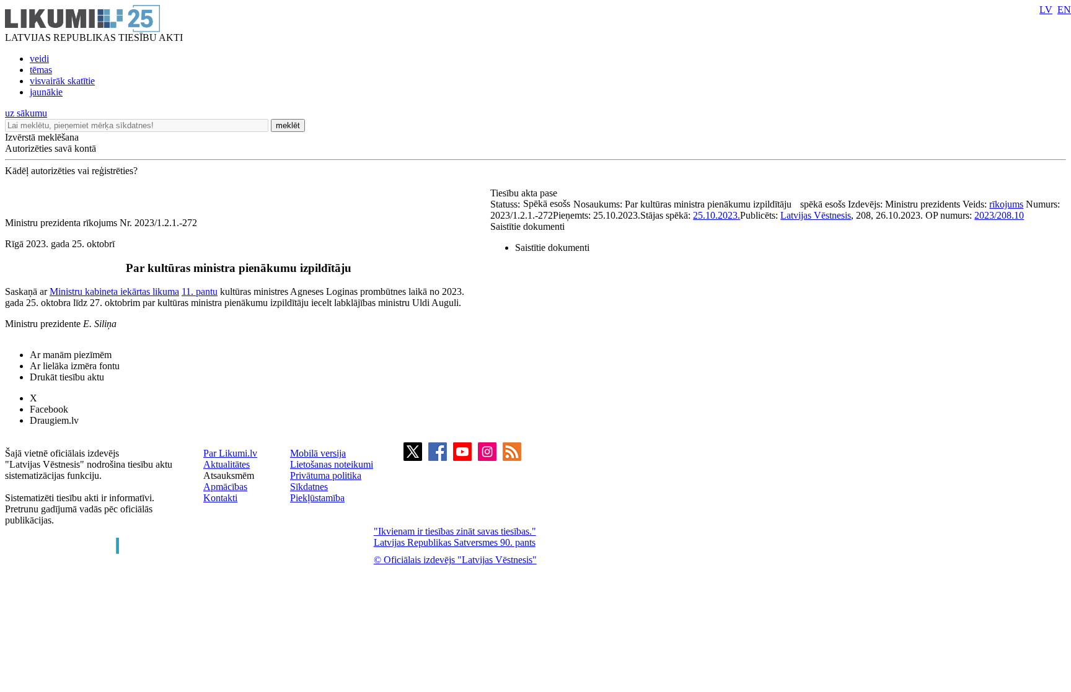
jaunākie (46, 92)
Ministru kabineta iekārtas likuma (114, 291)
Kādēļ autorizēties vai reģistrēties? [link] (71, 170)
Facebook (49, 409)
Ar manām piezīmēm (71, 354)
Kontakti (220, 498)
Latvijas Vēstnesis (815, 215)
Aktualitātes (226, 464)
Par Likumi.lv (230, 453)
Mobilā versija (318, 453)
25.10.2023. (716, 215)
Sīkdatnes (309, 486)
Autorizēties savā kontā (50, 148)
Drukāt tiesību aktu (67, 377)
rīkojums (1006, 204)
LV (1045, 9)
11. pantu (200, 291)
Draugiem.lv (54, 420)
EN (1064, 9)
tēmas (41, 69)
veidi (39, 58)
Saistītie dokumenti (527, 226)
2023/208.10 (999, 215)
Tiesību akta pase (525, 193)
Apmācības (225, 486)
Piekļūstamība (317, 498)
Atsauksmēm (228, 475)
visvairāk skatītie (62, 81)
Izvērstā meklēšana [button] (42, 137)
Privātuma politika (325, 475)
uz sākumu (26, 113)
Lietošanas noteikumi (331, 464)
